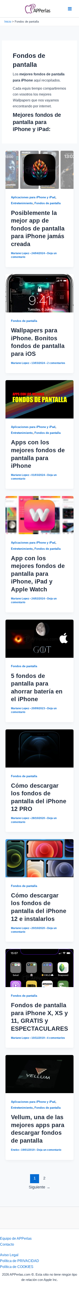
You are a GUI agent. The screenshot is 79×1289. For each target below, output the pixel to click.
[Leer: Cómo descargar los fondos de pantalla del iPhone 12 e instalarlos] (39, 858)
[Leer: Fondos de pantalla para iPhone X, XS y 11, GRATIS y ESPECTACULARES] (39, 968)
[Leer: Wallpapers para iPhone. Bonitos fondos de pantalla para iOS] (39, 293)
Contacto (7, 1244)
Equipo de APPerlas (16, 1238)
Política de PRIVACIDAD (19, 1261)
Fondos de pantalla (47, 203)
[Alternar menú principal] (70, 9)
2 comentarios (56, 363)
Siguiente (39, 1187)
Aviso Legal (9, 1255)
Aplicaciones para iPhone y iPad (33, 197)
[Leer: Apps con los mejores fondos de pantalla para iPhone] (39, 399)
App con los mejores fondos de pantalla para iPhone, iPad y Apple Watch (38, 574)
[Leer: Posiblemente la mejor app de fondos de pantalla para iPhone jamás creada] (39, 169)
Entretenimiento (22, 203)
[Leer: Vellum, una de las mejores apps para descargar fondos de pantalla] (39, 1074)
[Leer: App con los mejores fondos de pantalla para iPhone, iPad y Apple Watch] (39, 515)
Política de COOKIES (16, 1267)
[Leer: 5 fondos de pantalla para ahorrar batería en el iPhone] (39, 638)
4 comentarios (56, 1037)
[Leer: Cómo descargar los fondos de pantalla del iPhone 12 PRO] (39, 748)
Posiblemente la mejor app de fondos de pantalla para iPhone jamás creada (38, 228)
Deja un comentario (49, 1149)
